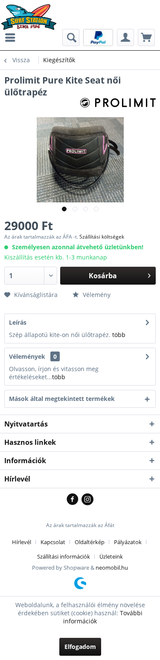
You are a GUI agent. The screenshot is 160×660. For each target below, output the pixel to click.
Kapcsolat (53, 542)
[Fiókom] (125, 37)
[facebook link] (74, 500)
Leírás (17, 322)
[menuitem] (12, 37)
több (118, 335)
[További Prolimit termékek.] (118, 105)
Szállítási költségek (101, 236)
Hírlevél (21, 542)
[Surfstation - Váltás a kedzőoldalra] (31, 11)
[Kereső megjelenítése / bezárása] (70, 37)
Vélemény (96, 295)
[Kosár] (146, 37)
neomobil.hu (112, 567)
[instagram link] (87, 500)
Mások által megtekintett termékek (62, 399)
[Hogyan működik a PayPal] (98, 37)
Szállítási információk (63, 556)
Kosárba (103, 275)
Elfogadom (80, 647)
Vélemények (27, 356)
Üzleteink (111, 556)
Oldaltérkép (90, 542)
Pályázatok (128, 542)
